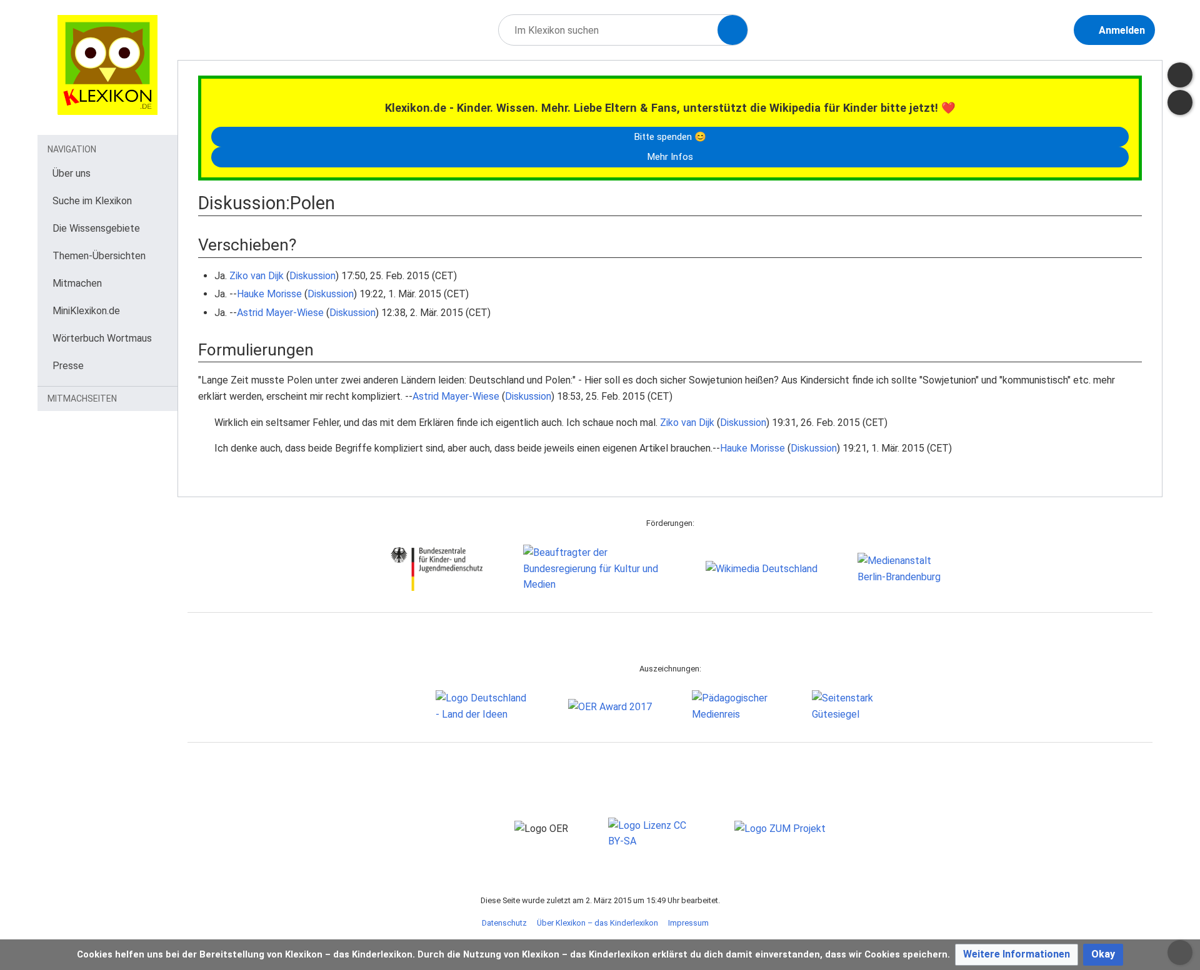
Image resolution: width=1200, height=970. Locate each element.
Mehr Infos (670, 156)
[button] (1016, 955)
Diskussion (312, 276)
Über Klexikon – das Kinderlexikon (597, 923)
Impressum (688, 923)
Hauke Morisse (269, 294)
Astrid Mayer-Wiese (280, 313)
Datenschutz (504, 923)
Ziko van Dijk (256, 276)
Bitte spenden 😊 (670, 136)
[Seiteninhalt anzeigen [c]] (1180, 74)
